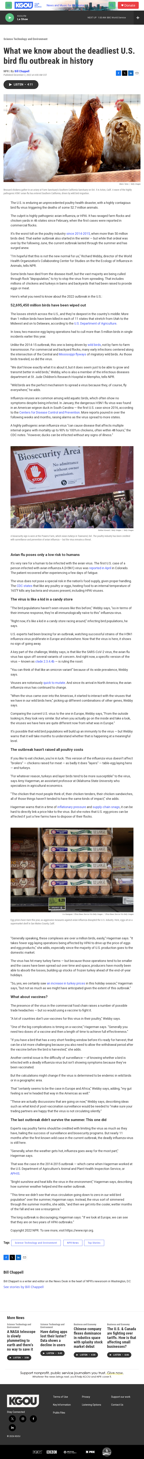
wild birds (94, 345)
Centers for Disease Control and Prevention (49, 412)
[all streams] (139, 18)
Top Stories (94, 1242)
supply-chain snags (106, 807)
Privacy (86, 1397)
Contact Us (117, 1404)
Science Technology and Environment (25, 39)
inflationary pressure (71, 807)
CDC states (24, 586)
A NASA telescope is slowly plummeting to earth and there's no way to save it (21, 1340)
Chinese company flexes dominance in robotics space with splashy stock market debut (88, 1338)
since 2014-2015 (78, 233)
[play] (9, 18)
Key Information (62, 1404)
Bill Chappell (22, 71)
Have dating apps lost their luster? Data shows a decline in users (53, 1338)
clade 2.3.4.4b (44, 661)
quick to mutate (54, 683)
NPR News (73, 1242)
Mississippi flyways (72, 354)
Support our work (120, 1397)
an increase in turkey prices (66, 983)
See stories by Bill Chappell (24, 1287)
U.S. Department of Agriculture (95, 323)
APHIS (15, 1173)
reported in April (100, 568)
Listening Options (91, 1404)
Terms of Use (60, 1397)
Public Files (59, 1412)
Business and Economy (85, 1324)
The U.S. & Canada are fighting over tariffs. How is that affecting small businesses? (121, 1338)
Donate (129, 5)
